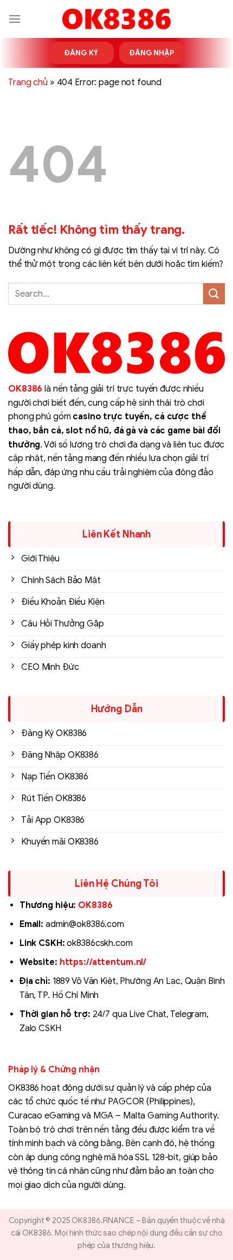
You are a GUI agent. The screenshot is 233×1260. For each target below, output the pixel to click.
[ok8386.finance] (116, 19)
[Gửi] (214, 293)
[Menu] (14, 18)
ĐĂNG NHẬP (152, 52)
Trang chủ (28, 82)
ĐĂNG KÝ (81, 52)
